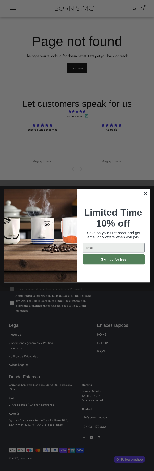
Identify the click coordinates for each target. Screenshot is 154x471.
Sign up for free (113, 259)
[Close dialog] (145, 193)
